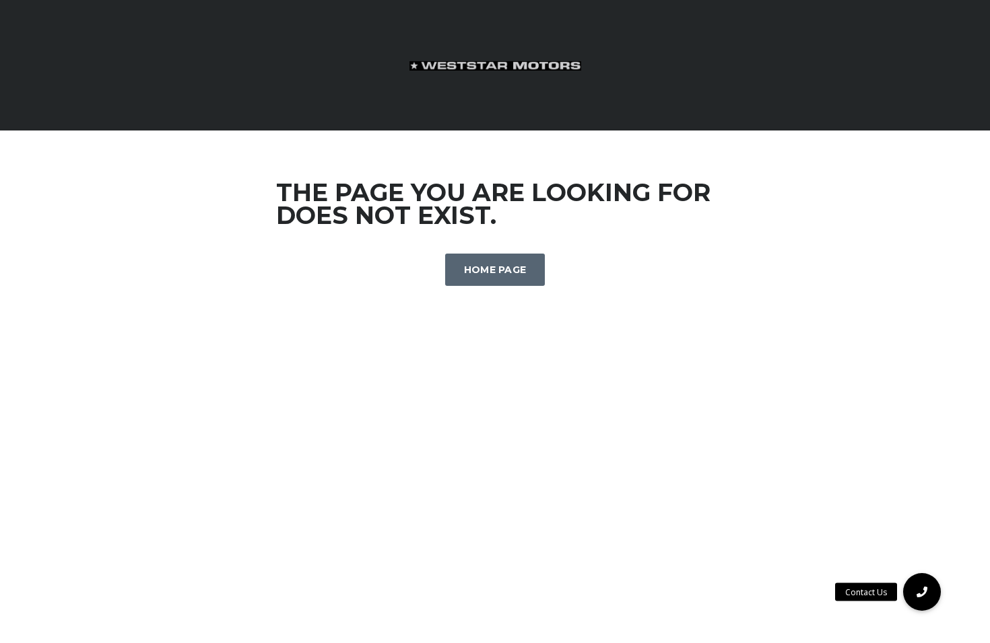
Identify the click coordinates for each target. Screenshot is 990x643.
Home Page (495, 270)
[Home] (495, 65)
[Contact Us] (922, 592)
